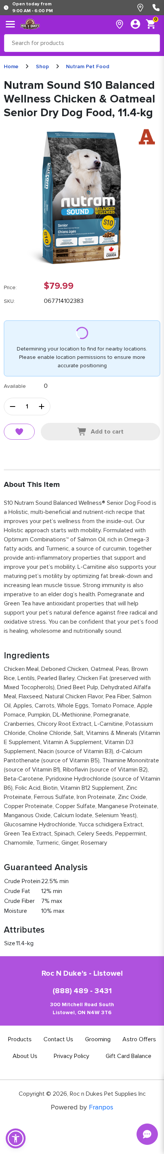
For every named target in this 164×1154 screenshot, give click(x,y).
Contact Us (58, 1039)
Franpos (101, 1107)
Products (20, 1039)
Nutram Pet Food (87, 66)
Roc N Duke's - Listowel (82, 973)
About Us (25, 1056)
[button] (16, 1138)
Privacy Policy (71, 1056)
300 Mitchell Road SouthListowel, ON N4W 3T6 (82, 1008)
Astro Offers (139, 1039)
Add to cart (107, 431)
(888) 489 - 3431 (82, 991)
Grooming (98, 1039)
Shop (42, 66)
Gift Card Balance (128, 1056)
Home (11, 66)
